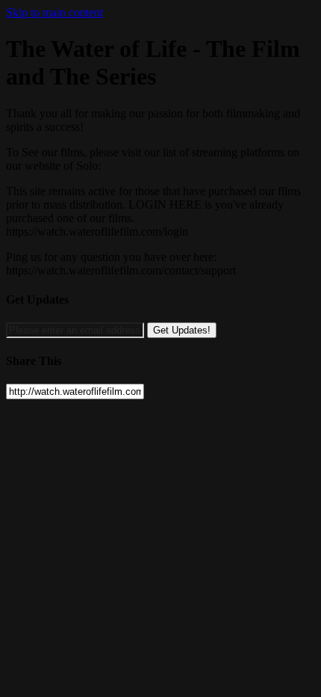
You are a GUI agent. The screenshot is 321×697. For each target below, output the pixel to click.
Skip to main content (54, 12)
